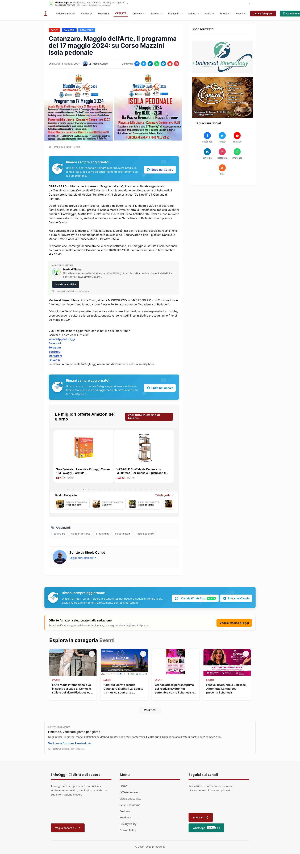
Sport (207, 13)
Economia (173, 13)
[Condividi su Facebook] (137, 63)
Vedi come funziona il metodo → (69, 743)
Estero (223, 13)
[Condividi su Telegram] (163, 63)
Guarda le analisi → (66, 284)
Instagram (55, 355)
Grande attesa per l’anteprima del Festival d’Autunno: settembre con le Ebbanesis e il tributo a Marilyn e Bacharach (175, 689)
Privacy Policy (128, 824)
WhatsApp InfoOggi (62, 339)
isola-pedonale (145, 533)
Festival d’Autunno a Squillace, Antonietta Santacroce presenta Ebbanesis (226, 688)
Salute (191, 13)
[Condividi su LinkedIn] (150, 63)
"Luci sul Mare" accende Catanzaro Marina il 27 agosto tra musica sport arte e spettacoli (123, 689)
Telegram (55, 347)
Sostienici (86, 13)
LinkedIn (54, 360)
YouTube (54, 351)
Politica (155, 13)
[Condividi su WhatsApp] (156, 63)
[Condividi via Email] (170, 63)
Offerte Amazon (129, 792)
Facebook (55, 343)
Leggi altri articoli (81, 557)
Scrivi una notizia (65, 13)
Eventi (239, 13)
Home (123, 786)
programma (102, 533)
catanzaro (59, 533)
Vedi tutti (150, 710)
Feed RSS (103, 13)
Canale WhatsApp (198, 598)
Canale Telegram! (263, 13)
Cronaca (137, 13)
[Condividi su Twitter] (143, 63)
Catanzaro (86, 30)
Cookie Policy (128, 830)
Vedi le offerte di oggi (234, 623)
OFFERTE (120, 13)
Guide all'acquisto (130, 798)
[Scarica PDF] (176, 63)
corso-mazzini (123, 533)
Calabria (69, 30)
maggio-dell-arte (80, 533)
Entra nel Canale (162, 169)
